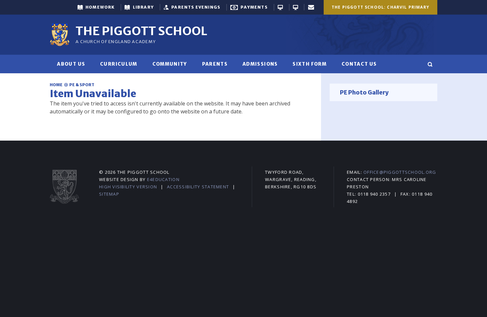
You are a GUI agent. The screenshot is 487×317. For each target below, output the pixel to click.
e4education (163, 179)
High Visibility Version (128, 187)
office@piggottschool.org (399, 172)
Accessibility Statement (198, 187)
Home (56, 84)
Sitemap (109, 194)
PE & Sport (81, 84)
